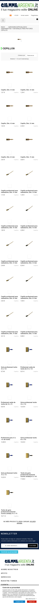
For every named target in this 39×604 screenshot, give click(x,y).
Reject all (31, 601)
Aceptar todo (19, 601)
